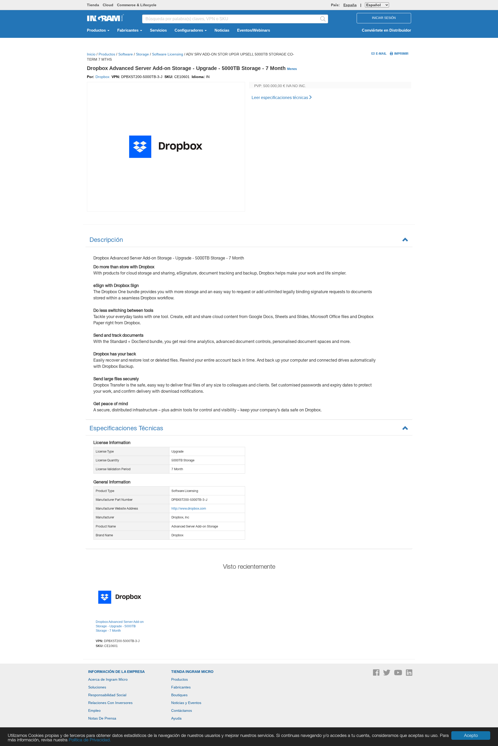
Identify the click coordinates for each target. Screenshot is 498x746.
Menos (292, 69)
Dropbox (102, 77)
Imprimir (401, 53)
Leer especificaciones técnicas (280, 97)
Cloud (108, 5)
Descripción (106, 239)
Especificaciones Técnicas (126, 428)
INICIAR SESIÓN (384, 18)
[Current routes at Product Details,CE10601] (120, 598)
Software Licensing (167, 54)
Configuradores (189, 30)
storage (142, 54)
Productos (97, 30)
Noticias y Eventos (186, 703)
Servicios (158, 30)
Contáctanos (181, 710)
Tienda (93, 5)
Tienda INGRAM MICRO (192, 672)
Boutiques (179, 695)
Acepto (471, 735)
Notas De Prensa (102, 718)
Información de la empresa (116, 672)
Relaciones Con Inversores (110, 703)
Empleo (94, 710)
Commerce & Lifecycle (136, 5)
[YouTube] (398, 674)
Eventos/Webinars (253, 30)
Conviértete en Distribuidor (386, 30)
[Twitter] (387, 674)
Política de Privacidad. (90, 739)
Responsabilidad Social (107, 695)
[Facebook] (377, 674)
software (125, 54)
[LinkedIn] (409, 674)
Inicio (91, 54)
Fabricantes (128, 30)
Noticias (222, 30)
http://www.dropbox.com (188, 508)
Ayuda (176, 718)
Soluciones (97, 687)
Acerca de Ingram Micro (108, 679)
